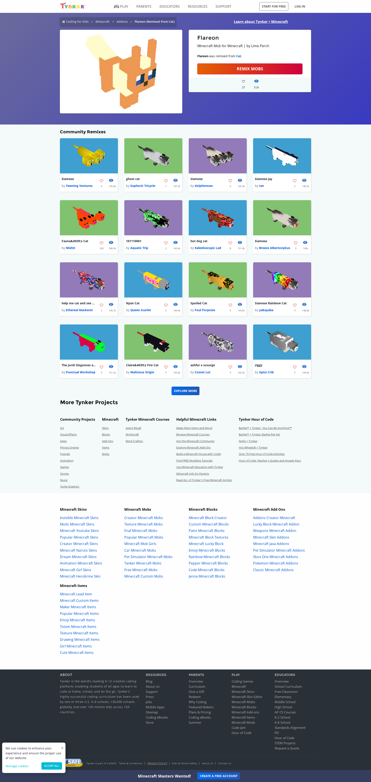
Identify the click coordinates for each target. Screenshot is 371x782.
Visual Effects (68, 434)
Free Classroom (286, 691)
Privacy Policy (157, 763)
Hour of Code (241, 733)
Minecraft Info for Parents (192, 474)
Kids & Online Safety (184, 763)
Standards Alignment (290, 727)
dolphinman (204, 186)
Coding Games (242, 681)
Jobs (149, 702)
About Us (153, 686)
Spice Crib (266, 372)
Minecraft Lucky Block (206, 543)
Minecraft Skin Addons (271, 537)
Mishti (70, 248)
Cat (238, 56)
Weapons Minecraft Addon (274, 530)
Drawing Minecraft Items (80, 639)
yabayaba (266, 310)
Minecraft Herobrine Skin (80, 576)
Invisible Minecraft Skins (79, 517)
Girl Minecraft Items (76, 646)
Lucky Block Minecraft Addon (276, 524)
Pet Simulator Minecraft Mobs (148, 556)
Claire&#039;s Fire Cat (142, 365)
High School (283, 707)
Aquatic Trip (139, 248)
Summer (195, 722)
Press (150, 697)
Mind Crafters (134, 441)
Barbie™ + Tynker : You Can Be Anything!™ (265, 428)
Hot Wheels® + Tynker (253, 447)
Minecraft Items (243, 717)
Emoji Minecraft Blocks (207, 550)
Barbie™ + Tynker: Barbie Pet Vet (259, 434)
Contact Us (224, 763)
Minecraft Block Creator (208, 517)
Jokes (63, 441)
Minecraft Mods (243, 722)
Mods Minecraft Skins (77, 524)
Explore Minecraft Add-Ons (193, 447)
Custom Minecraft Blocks (209, 524)
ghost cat (133, 179)
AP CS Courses (285, 712)
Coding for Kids (77, 22)
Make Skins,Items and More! (194, 428)
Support (152, 691)
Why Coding (198, 702)
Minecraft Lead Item (76, 594)
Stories (64, 474)
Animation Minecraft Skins (81, 563)
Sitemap (152, 712)
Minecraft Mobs (243, 702)
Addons (122, 22)
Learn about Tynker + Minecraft (261, 21)
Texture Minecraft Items (79, 633)
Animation (66, 460)
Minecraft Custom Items (79, 600)
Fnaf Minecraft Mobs (140, 530)
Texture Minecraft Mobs (143, 524)
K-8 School (282, 722)
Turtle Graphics (69, 486)
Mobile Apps (155, 707)
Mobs (105, 454)
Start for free (274, 6)
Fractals (65, 454)
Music (64, 480)
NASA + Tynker (248, 441)
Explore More (185, 391)
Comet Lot (202, 372)
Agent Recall (133, 428)
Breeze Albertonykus (274, 248)
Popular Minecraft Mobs (143, 537)
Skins (105, 428)
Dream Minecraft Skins (78, 556)
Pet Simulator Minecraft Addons (279, 550)
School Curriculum (288, 686)
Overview (196, 681)
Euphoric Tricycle (142, 186)
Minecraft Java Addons (271, 543)
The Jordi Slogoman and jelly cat (79, 365)
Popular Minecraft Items (79, 613)
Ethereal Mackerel (79, 310)
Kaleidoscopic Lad (208, 248)
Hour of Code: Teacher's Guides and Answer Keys (270, 460)
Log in (300, 6)
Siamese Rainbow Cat (271, 303)
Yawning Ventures (79, 186)
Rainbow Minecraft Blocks (209, 556)
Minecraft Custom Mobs (143, 576)
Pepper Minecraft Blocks (208, 563)
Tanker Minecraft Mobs (142, 563)
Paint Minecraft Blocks (207, 530)
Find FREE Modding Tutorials (194, 460)
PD (277, 733)
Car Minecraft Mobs (140, 550)
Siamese (68, 179)
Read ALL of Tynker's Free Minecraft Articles (204, 480)
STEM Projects (285, 743)
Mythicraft (132, 434)
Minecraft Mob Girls (140, 543)
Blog (149, 681)
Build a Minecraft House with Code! (198, 454)
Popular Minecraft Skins (79, 537)
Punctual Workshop (80, 372)
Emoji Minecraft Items (77, 620)
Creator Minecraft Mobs (143, 517)
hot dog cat (198, 241)
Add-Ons (107, 441)
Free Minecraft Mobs (141, 569)
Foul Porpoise (205, 310)
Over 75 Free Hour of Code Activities (262, 454)
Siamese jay (263, 179)
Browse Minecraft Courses (193, 434)
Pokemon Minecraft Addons (275, 563)
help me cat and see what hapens (79, 303)
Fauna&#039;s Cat (75, 241)
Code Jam (239, 727)
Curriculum (197, 686)
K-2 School (282, 717)
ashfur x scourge (202, 365)
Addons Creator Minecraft (274, 517)
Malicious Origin (142, 372)
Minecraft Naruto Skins (78, 550)
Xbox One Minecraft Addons (275, 556)
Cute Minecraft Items (77, 652)
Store (150, 722)
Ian (261, 186)
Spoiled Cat (198, 303)
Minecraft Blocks (244, 707)
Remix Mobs (250, 68)
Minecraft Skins (243, 691)
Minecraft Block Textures (208, 537)
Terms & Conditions (131, 763)
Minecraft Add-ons (245, 712)
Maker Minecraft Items (78, 607)
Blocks (106, 434)
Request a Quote (287, 748)
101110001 (133, 241)
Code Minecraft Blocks (207, 569)
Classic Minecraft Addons (273, 569)
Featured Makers (201, 707)
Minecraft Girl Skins (75, 569)
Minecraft (103, 22)
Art (62, 428)
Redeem (195, 697)
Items (105, 447)
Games (64, 467)
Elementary (283, 697)
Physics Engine (69, 447)
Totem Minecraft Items (78, 626)
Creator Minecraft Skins (79, 543)
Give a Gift (196, 691)
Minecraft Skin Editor (247, 697)
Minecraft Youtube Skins (79, 530)
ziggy (258, 365)
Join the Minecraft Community (195, 441)
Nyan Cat (133, 303)
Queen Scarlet (140, 310)
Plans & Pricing (200, 712)
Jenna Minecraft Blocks (207, 576)
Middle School (285, 702)
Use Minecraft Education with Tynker (199, 467)
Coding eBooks (157, 717)
